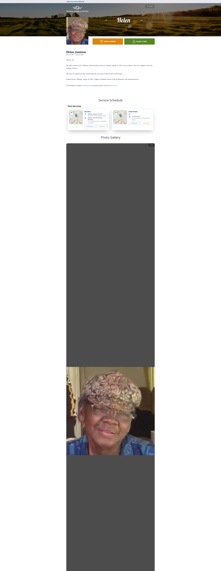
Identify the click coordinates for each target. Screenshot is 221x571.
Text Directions (90, 126)
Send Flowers (146, 123)
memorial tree (87, 85)
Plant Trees (102, 126)
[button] (76, 115)
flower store (113, 85)
